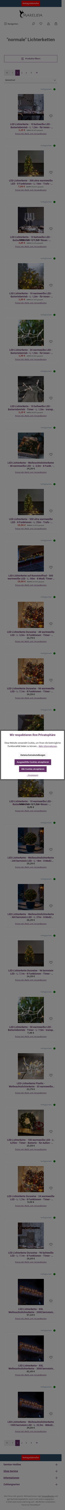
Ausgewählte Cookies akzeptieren (33, 762)
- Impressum (32, 775)
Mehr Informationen (48, 746)
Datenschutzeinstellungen (32, 755)
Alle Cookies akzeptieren (32, 769)
